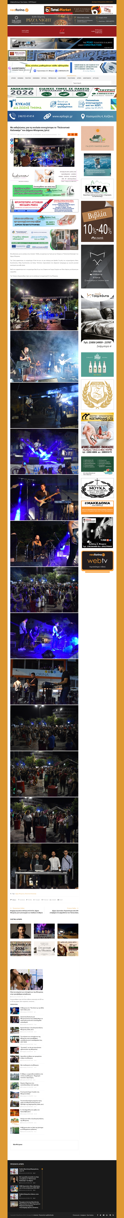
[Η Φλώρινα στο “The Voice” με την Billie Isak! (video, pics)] (14, 1010)
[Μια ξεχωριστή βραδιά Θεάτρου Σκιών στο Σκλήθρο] (67, 931)
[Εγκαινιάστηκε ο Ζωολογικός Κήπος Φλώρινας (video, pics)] (14, 1030)
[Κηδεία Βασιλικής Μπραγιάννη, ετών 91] (14, 1171)
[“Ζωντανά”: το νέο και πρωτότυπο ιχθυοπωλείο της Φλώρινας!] (14, 1050)
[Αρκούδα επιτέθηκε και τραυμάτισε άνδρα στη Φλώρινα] (14, 1059)
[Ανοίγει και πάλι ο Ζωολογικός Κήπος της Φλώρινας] (14, 1121)
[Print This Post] (11, 151)
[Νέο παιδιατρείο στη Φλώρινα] (14, 1067)
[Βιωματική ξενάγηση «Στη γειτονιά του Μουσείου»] (44, 948)
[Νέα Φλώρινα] (19, 10)
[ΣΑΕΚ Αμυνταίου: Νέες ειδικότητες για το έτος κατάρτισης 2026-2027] (14, 1188)
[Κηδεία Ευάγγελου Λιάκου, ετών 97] (14, 1196)
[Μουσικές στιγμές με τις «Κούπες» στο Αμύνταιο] (44, 931)
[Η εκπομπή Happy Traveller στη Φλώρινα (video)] (14, 1094)
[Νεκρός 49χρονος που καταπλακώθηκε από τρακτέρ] (14, 1085)
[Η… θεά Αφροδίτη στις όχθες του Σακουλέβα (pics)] (14, 1112)
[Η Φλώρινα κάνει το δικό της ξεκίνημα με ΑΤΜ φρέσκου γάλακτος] (14, 1130)
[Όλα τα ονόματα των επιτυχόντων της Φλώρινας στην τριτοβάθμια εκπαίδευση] (26, 979)
